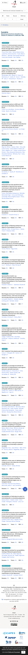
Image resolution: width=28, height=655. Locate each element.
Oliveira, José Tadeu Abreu (14, 430)
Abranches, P (15, 371)
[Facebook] (15, 621)
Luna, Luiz (21, 501)
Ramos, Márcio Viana (7, 428)
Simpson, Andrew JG (13, 338)
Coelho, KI (12, 77)
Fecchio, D (19, 78)
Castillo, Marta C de (7, 553)
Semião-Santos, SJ (6, 371)
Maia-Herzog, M (16, 265)
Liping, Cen (5, 390)
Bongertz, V (5, 354)
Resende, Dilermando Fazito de (16, 55)
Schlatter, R (5, 173)
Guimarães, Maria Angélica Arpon (11, 196)
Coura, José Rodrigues (17, 195)
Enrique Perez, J (15, 229)
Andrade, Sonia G (18, 575)
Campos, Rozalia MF (7, 575)
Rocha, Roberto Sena (18, 52)
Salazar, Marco (5, 500)
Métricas (23, 16)
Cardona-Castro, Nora (7, 519)
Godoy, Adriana (16, 465)
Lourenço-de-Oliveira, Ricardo (10, 129)
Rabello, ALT (5, 392)
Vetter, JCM (13, 374)
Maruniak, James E (7, 485)
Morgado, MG (11, 353)
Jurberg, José (5, 301)
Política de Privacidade (14, 652)
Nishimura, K (5, 77)
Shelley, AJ (8, 265)
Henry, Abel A (17, 317)
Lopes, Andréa (14, 408)
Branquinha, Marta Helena (14, 412)
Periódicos (4, 25)
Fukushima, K (12, 78)
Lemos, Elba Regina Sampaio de (10, 193)
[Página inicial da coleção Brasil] (14, 610)
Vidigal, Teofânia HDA (8, 336)
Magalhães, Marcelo (19, 449)
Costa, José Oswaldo (7, 57)
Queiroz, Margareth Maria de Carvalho (12, 539)
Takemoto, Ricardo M (19, 284)
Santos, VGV (18, 353)
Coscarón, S (5, 214)
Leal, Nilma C (15, 448)
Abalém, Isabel (14, 500)
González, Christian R (7, 317)
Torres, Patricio (6, 249)
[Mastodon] (12, 621)
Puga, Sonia (14, 249)
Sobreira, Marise (8, 449)
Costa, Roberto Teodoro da (17, 148)
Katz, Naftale (16, 57)
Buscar (15, 16)
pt (16, 304)
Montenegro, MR (6, 75)
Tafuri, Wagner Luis (7, 150)
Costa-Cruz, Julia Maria (8, 109)
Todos (7, 16)
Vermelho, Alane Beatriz (8, 406)
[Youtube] (17, 621)
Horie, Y (18, 77)
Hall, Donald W (17, 485)
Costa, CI (4, 353)
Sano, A (6, 78)
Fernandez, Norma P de (8, 555)
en (8, 60)
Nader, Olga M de (19, 555)
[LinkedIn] (14, 621)
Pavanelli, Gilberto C (7, 284)
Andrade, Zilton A (6, 465)
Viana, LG (11, 390)
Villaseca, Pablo (10, 231)
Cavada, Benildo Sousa (8, 431)
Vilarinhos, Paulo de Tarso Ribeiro (11, 483)
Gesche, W (12, 172)
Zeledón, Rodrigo (18, 299)
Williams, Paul (17, 154)
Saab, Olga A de (17, 553)
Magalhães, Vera (6, 448)
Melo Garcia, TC (19, 390)
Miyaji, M (14, 75)
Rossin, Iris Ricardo (11, 111)
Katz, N (11, 392)
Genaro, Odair (15, 147)
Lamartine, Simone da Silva (9, 54)
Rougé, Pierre (18, 431)
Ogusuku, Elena (6, 229)
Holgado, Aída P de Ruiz (8, 557)
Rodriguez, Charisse (11, 501)
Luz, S (3, 265)
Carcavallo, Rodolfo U (7, 299)
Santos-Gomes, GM (15, 372)
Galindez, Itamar (13, 301)
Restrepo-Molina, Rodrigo (13, 521)
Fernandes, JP (5, 374)
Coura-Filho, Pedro (7, 52)
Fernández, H (5, 172)
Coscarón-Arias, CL (14, 214)
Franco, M (20, 75)
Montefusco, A (20, 172)
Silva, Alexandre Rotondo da (14, 152)
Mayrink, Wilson (6, 147)
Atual (21, 19)
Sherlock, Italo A (6, 93)
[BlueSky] (10, 621)
